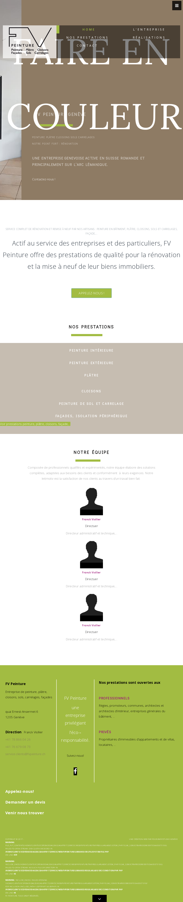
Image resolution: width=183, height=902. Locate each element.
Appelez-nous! (19, 791)
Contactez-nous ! (43, 179)
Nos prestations (87, 37)
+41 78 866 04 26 (18, 739)
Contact (87, 46)
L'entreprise (149, 29)
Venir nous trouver (24, 812)
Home (89, 29)
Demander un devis (25, 802)
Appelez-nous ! (91, 293)
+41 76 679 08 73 (18, 747)
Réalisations (149, 37)
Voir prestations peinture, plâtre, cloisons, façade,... (35, 424)
